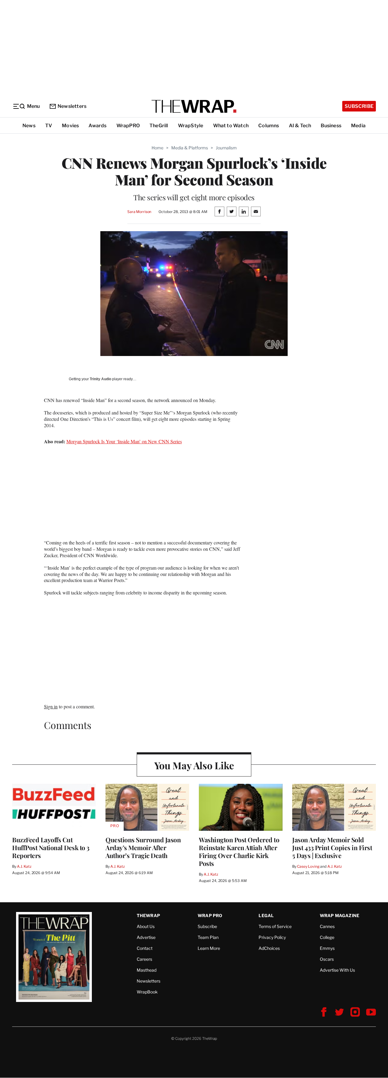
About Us (146, 926)
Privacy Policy (272, 937)
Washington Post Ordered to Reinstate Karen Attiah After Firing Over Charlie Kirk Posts (239, 851)
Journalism (226, 147)
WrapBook (147, 991)
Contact (144, 948)
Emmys (327, 948)
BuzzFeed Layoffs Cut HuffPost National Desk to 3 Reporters (50, 847)
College (327, 937)
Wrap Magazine (340, 915)
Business (331, 125)
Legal (266, 915)
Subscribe (359, 106)
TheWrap (148, 915)
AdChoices (269, 948)
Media (358, 125)
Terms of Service (275, 926)
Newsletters (72, 106)
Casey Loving (308, 866)
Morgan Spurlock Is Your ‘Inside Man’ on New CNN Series (124, 441)
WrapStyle (190, 125)
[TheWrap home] (194, 106)
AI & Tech (300, 125)
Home (157, 147)
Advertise (146, 937)
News (28, 125)
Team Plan (208, 937)
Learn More (209, 948)
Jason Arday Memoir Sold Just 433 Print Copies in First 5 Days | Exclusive (332, 847)
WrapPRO (128, 125)
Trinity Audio (100, 379)
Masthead (146, 970)
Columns (268, 125)
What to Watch (231, 125)
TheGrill (158, 125)
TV (48, 125)
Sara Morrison (139, 211)
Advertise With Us (337, 970)
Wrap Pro (210, 915)
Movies (70, 125)
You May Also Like (194, 765)
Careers (144, 959)
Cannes (327, 926)
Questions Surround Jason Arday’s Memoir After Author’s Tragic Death (143, 847)
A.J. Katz (24, 866)
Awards (97, 125)
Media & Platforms (189, 147)
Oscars (327, 959)
